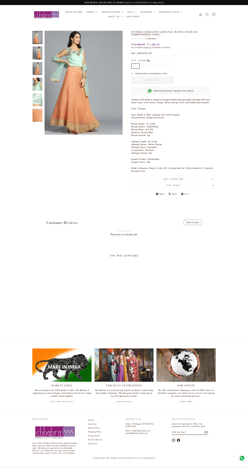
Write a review (192, 222)
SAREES (91, 12)
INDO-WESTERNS (111, 12)
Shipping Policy (95, 431)
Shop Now (186, 401)
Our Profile (124, 401)
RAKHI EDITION (74, 12)
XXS (135, 65)
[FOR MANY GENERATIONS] (124, 365)
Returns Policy (94, 428)
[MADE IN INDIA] (62, 365)
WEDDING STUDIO (169, 12)
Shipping (147, 47)
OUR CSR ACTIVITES (62, 401)
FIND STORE (133, 16)
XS (143, 65)
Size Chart (173, 185)
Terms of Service (95, 439)
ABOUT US (114, 16)
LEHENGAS (146, 12)
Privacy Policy (94, 435)
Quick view (54, 315)
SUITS (131, 12)
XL (170, 65)
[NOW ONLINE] (186, 365)
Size (139, 60)
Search (91, 420)
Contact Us (92, 443)
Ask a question (173, 179)
